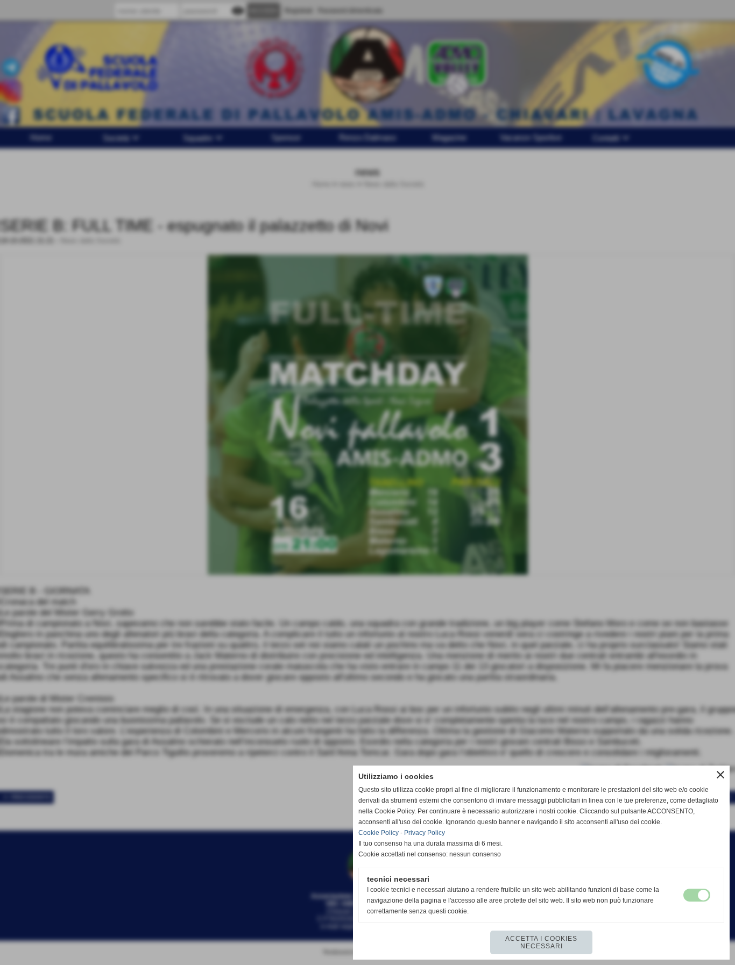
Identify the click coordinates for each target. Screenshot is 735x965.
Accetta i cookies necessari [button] (541, 942)
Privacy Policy (424, 833)
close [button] (720, 774)
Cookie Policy (378, 833)
